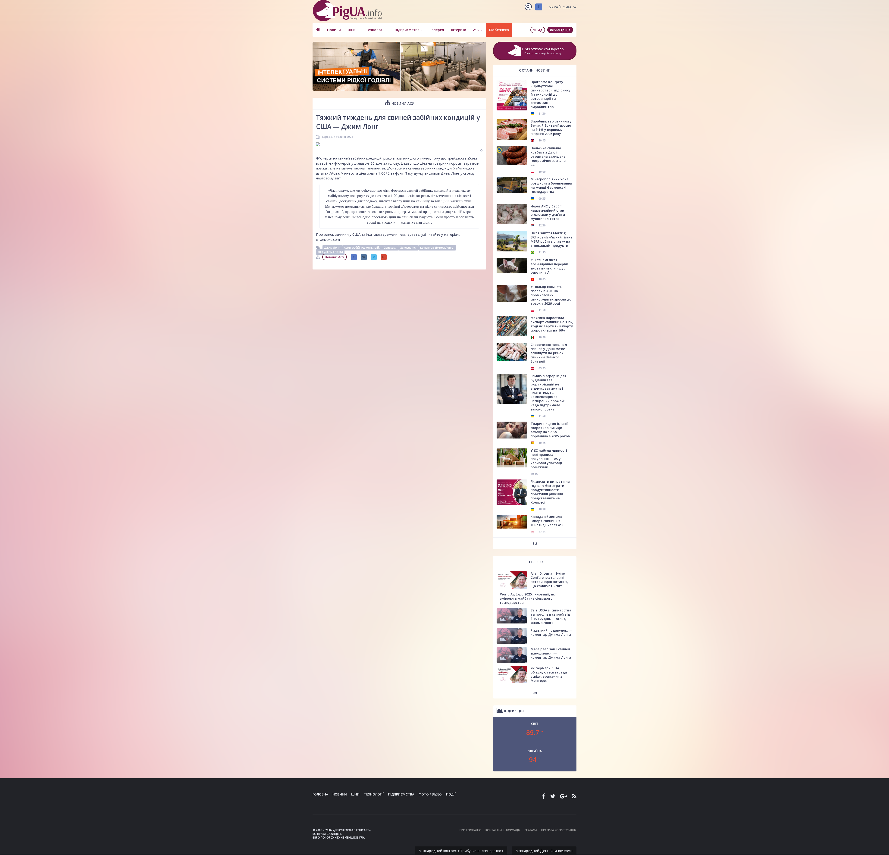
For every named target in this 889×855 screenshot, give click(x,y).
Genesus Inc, (408, 248)
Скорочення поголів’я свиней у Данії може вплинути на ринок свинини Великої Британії (549, 352)
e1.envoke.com (328, 239)
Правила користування (558, 830)
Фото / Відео (430, 794)
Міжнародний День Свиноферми (544, 850)
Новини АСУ (402, 103)
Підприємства (407, 29)
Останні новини (535, 70)
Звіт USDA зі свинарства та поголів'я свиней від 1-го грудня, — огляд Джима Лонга (551, 616)
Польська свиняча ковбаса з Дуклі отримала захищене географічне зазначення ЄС (551, 156)
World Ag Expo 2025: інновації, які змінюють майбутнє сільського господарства (528, 598)
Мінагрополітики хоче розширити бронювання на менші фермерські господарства (551, 185)
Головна (320, 794)
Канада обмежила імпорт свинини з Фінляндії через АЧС (547, 520)
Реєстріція (561, 30)
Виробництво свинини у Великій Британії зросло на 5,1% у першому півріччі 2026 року (551, 127)
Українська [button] (560, 7)
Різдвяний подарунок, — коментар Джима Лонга (551, 632)
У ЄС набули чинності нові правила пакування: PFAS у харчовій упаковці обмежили (549, 458)
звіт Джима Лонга (330, 252)
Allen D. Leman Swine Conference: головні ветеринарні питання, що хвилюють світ (549, 579)
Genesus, (390, 248)
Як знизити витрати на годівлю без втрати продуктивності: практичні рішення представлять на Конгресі (550, 491)
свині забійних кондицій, (362, 248)
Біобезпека (499, 29)
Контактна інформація (502, 830)
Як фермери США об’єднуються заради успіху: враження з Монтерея (549, 674)
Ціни (352, 29)
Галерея (437, 29)
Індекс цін (513, 711)
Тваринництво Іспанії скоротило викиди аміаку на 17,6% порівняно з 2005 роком (550, 429)
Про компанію (470, 830)
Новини (334, 29)
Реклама (531, 830)
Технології (375, 29)
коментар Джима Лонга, (437, 248)
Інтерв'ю (458, 29)
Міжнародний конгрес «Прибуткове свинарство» (461, 850)
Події (451, 794)
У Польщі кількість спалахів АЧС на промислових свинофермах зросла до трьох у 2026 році (551, 295)
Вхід (538, 30)
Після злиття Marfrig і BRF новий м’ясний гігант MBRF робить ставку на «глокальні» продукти (552, 239)
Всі (535, 543)
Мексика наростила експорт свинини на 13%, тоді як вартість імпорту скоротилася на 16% (552, 324)
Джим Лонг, (332, 248)
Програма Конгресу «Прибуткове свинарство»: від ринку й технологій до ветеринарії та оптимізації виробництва (550, 94)
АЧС (476, 30)
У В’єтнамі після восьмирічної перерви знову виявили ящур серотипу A (549, 266)
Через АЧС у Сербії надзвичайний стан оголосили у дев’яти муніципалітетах (548, 212)
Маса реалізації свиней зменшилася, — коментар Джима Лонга (551, 653)
